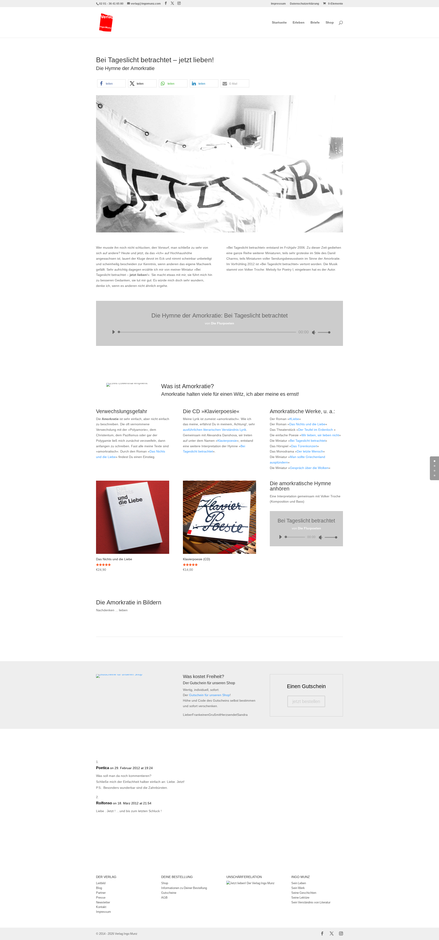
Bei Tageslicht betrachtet (307, 440)
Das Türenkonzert (304, 446)
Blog (99, 888)
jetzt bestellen (306, 701)
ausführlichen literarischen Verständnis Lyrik (214, 429)
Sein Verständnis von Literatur (310, 902)
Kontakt (101, 907)
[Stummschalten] (314, 332)
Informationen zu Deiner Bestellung (184, 888)
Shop (330, 22)
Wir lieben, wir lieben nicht (320, 435)
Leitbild (100, 883)
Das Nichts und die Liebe (307, 424)
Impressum (278, 3)
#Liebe (294, 419)
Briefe (315, 22)
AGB (164, 897)
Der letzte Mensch (310, 451)
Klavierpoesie (227, 440)
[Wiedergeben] (113, 332)
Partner (101, 893)
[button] (111, 83)
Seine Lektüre (300, 897)
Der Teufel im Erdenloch (316, 429)
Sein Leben (298, 883)
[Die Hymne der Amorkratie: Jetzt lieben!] (219, 232)
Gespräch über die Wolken (309, 468)
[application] (219, 332)
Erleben (299, 22)
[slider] (322, 332)
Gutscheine (168, 893)
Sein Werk (298, 888)
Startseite (279, 22)
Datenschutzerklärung (304, 3)
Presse (100, 897)
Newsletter (103, 902)
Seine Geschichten (303, 893)
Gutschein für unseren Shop (209, 695)
